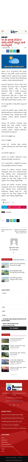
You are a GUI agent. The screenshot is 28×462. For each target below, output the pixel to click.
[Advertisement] (14, 15)
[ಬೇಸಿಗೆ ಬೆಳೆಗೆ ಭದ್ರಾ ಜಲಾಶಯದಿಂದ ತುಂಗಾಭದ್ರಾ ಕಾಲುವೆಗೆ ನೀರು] (5, 340)
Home (2, 34)
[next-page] (5, 285)
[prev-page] (2, 285)
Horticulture (4, 442)
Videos (3, 449)
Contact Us (20, 457)
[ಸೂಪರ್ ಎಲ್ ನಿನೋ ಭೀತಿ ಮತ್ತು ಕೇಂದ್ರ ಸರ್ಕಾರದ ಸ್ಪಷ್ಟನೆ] (5, 265)
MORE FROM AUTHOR (18, 259)
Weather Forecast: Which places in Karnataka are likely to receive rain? (20, 231)
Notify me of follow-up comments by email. (10, 323)
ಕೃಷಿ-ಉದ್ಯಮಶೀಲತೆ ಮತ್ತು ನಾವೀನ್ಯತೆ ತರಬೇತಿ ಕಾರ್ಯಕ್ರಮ (12, 418)
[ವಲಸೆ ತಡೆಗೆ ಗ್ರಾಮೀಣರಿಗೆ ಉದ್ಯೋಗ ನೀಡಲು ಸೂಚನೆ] (5, 279)
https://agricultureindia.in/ (14, 249)
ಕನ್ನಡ (6, 37)
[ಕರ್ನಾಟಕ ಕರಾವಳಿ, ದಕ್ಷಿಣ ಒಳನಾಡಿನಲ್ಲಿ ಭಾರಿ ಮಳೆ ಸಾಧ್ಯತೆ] (5, 354)
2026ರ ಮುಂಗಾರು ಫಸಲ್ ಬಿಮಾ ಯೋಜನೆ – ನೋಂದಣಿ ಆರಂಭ (13, 428)
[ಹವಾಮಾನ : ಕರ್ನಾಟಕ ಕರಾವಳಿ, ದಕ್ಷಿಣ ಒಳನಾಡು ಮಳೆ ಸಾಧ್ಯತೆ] (5, 347)
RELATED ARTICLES (6, 259)
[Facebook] (7, 51)
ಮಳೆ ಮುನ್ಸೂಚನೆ (8, 212)
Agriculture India (6, 47)
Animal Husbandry (6, 444)
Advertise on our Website (11, 457)
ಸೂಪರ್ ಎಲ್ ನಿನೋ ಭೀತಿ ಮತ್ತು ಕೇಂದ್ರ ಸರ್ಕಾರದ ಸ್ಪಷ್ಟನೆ (12, 414)
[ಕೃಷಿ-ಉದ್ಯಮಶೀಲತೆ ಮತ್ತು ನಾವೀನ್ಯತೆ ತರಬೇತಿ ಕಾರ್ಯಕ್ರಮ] (5, 272)
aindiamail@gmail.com (17, 401)
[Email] (18, 51)
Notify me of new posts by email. (9, 325)
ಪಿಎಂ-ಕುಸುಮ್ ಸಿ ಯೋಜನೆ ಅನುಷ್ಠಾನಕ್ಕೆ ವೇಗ (10, 424)
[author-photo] (14, 245)
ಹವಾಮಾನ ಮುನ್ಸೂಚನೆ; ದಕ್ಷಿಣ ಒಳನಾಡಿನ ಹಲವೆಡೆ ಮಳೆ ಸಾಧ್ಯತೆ (18, 368)
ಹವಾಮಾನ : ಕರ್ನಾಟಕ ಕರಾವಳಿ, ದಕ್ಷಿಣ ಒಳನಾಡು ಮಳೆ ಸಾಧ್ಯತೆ (17, 346)
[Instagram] (14, 405)
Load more (13, 374)
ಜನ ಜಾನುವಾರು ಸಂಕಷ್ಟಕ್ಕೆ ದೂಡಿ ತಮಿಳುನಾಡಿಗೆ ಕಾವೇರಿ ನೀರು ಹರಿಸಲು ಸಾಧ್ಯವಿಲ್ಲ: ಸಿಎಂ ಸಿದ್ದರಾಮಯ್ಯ (17, 361)
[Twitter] (14, 51)
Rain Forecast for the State (6, 230)
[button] (2, 31)
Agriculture (4, 440)
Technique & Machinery (7, 446)
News (6, 34)
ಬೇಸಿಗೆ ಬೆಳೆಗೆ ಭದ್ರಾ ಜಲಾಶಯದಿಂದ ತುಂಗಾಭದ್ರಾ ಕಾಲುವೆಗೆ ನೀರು (17, 339)
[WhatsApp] (11, 51)
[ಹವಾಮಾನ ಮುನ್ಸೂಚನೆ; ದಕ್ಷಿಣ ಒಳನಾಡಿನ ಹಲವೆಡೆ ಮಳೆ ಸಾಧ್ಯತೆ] (5, 369)
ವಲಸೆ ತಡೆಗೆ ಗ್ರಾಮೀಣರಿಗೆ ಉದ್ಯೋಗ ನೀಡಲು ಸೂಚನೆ (11, 421)
